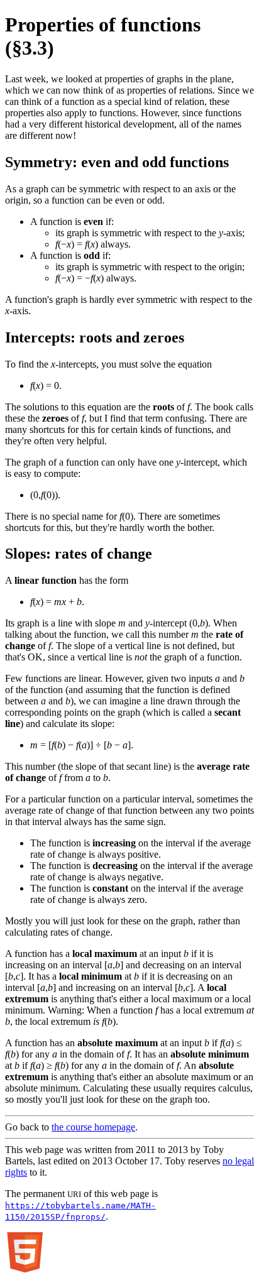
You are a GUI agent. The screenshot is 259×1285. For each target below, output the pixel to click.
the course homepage (93, 1127)
